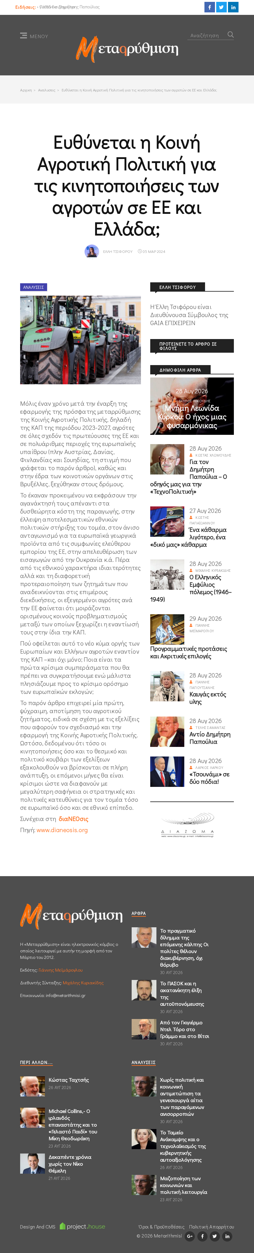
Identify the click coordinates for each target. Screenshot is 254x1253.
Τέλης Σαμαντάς (210, 727)
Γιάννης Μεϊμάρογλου (60, 970)
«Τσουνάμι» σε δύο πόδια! (210, 777)
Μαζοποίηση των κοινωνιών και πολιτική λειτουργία (183, 1185)
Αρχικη (26, 89)
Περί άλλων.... (36, 1062)
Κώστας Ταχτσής (69, 1079)
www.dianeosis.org (62, 830)
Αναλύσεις (33, 287)
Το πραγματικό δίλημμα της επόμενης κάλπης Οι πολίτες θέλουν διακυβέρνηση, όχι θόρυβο (184, 947)
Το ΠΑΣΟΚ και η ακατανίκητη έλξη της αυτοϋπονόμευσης (182, 993)
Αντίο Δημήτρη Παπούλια (210, 737)
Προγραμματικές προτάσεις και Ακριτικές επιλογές (188, 652)
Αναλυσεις (46, 89)
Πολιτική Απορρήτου (211, 1226)
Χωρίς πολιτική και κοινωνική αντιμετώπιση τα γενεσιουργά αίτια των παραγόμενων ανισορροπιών (182, 1096)
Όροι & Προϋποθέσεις (161, 1226)
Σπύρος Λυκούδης (195, 400)
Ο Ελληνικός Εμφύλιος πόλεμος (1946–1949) (191, 588)
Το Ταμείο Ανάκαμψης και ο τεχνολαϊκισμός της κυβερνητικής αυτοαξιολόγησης (183, 1146)
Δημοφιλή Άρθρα (180, 370)
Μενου (39, 36)
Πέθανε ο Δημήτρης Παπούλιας (70, 7)
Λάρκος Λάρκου (209, 767)
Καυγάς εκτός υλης (208, 697)
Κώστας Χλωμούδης (213, 454)
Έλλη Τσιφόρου (118, 251)
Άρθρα (139, 913)
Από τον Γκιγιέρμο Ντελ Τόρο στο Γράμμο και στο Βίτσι (184, 1029)
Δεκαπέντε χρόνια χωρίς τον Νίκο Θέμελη (70, 1163)
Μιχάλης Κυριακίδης (213, 570)
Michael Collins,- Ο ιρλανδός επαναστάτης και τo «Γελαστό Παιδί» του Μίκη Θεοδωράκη (73, 1124)
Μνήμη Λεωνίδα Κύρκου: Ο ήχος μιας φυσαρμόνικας (192, 416)
